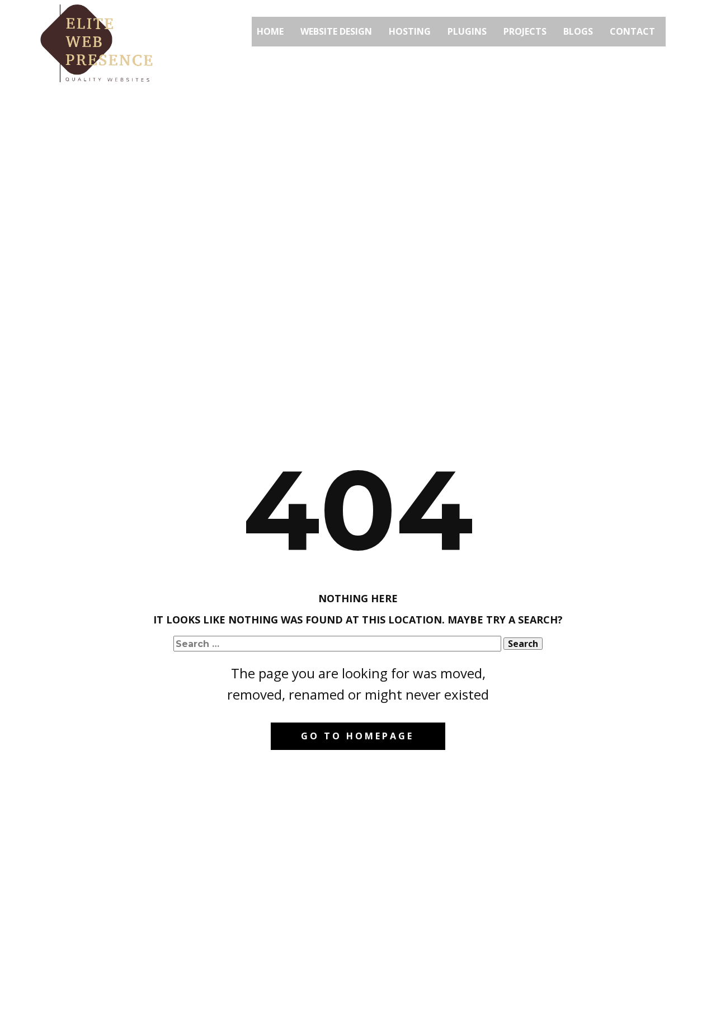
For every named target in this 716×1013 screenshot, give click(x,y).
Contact (632, 31)
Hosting (410, 31)
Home (270, 31)
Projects (525, 31)
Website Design (336, 31)
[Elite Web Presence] (96, 44)
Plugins (467, 31)
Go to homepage (357, 736)
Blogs (578, 31)
